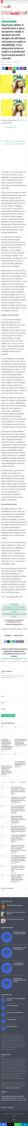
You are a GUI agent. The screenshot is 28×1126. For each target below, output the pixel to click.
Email (3, 702)
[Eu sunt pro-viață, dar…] (3, 1030)
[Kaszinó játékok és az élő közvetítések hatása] (6, 958)
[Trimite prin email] (24, 68)
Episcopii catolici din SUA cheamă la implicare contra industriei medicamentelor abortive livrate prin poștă (18, 829)
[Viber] (21, 68)
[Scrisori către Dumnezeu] (3, 1009)
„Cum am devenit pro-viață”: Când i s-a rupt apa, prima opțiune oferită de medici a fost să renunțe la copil (18, 790)
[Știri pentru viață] (7, 6)
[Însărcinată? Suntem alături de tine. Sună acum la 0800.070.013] (14, 150)
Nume (3, 696)
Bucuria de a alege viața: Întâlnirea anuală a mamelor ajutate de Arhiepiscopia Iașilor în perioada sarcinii (17, 878)
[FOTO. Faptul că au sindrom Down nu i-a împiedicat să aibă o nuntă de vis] (21, 756)
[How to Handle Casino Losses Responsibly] (6, 973)
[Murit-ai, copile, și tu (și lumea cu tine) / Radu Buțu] (3, 915)
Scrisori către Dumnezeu (12, 1005)
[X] (6, 68)
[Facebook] (3, 68)
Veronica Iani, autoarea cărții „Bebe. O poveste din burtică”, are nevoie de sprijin (18, 868)
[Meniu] (2, 7)
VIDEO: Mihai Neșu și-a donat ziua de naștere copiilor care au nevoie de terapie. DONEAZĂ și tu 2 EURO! (21, 742)
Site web (3, 708)
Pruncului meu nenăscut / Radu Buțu (15, 919)
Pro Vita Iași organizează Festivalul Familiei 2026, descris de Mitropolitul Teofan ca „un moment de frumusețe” (18, 809)
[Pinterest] (10, 68)
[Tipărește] (14, 71)
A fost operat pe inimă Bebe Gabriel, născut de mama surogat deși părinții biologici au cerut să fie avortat (18, 838)
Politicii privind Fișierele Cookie (13, 1087)
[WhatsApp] (14, 68)
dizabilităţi (8, 18)
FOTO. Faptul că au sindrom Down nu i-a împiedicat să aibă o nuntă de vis (20, 764)
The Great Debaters (11, 1019)
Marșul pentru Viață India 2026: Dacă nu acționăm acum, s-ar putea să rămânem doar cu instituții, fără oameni (18, 849)
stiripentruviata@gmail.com (14, 658)
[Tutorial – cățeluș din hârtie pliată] (3, 1016)
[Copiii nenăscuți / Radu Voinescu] (3, 908)
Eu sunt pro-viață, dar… (12, 1026)
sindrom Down (12, 21)
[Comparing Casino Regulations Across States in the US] (6, 988)
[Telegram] (17, 68)
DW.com (23, 120)
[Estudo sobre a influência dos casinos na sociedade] (6, 942)
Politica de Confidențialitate (7, 1107)
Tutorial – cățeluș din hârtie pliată (15, 1012)
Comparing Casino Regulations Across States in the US (19, 980)
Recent (4, 782)
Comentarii (23, 782)
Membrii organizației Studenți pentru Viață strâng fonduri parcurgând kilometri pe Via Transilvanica (18, 819)
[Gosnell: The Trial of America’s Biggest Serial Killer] (3, 1002)
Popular (13, 782)
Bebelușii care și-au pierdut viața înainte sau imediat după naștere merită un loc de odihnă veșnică (18, 800)
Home (4, 18)
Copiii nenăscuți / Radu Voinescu (14, 905)
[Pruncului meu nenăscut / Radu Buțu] (3, 922)
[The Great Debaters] (3, 1023)
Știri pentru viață (7, 62)
